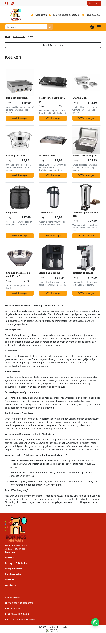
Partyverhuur (19, 36)
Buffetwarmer (47, 155)
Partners (9, 557)
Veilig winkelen (13, 568)
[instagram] (12, 3)
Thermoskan (46, 212)
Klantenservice (13, 574)
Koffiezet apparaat (82, 272)
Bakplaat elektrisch (17, 97)
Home (7, 36)
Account (93, 3)
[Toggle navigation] (99, 26)
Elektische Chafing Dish (85, 155)
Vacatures (10, 585)
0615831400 (40, 14)
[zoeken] (50, 27)
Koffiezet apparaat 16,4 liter (85, 214)
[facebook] (6, 3)
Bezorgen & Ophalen (16, 563)
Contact (9, 579)
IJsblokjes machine (49, 272)
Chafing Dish (79, 97)
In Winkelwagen (20, 118)
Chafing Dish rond (16, 155)
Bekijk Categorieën (53, 45)
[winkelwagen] (92, 26)
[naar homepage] (15, 14)
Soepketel (11, 212)
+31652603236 (92, 14)
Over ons (10, 552)
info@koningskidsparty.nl (66, 14)
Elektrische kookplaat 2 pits (52, 99)
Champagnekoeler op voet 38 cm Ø (18, 274)
